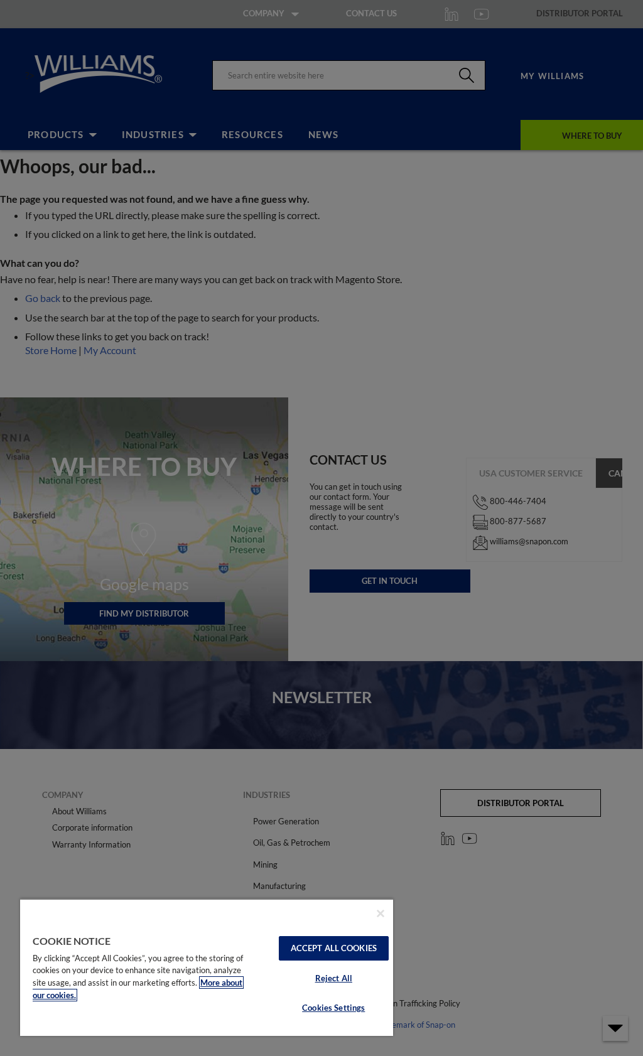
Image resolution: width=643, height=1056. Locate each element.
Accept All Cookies (334, 948)
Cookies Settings (333, 1008)
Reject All (333, 978)
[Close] (380, 913)
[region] (206, 967)
